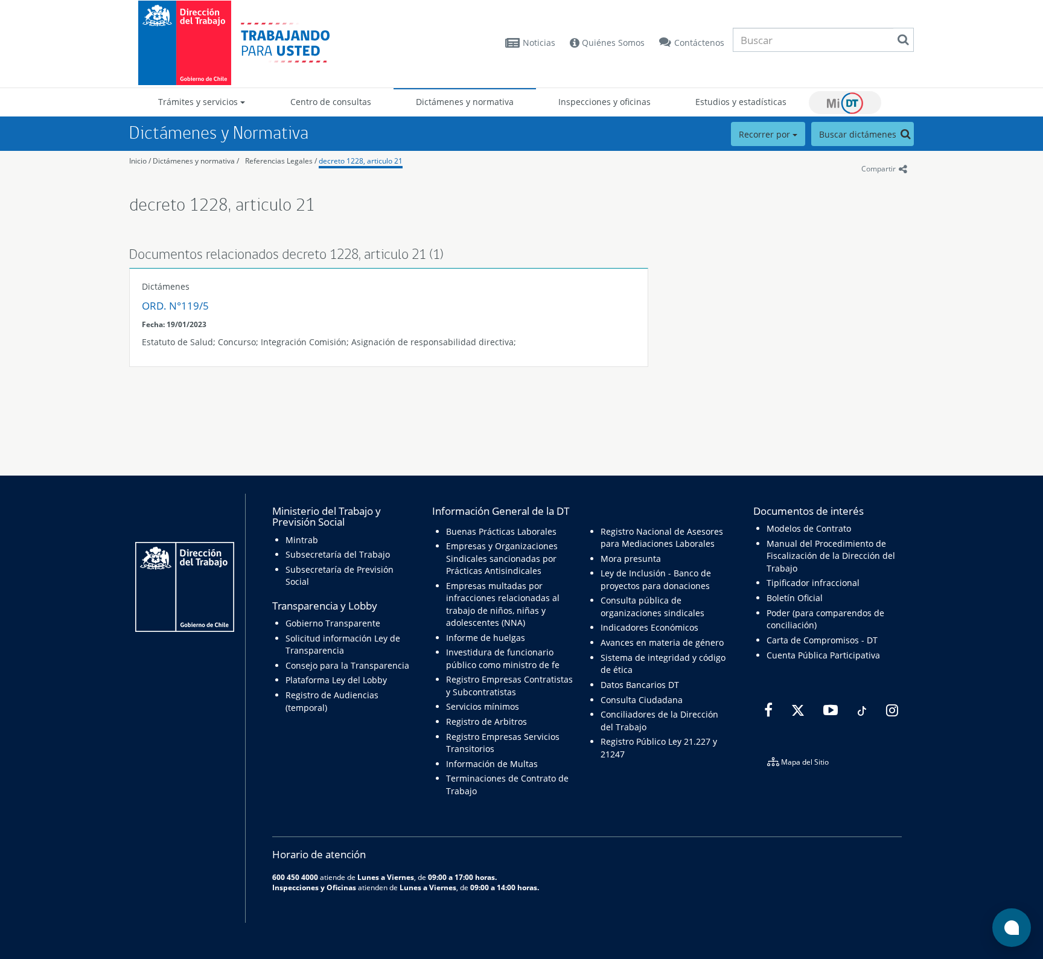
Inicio (138, 161)
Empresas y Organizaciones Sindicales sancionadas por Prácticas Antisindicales (502, 558)
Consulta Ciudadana (642, 700)
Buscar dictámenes (859, 134)
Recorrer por (766, 134)
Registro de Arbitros (486, 721)
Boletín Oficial (795, 598)
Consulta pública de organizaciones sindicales (652, 606)
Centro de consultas (330, 101)
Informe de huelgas (485, 637)
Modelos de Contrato (809, 528)
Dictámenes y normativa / (196, 161)
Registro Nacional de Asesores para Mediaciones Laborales (662, 537)
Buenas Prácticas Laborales (501, 531)
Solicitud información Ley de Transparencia (342, 644)
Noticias (539, 42)
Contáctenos (699, 42)
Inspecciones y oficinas (604, 101)
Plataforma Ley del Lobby (336, 680)
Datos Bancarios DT (640, 684)
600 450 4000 (295, 877)
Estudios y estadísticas (740, 101)
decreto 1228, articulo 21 (361, 161)
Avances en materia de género (662, 642)
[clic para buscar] (903, 40)
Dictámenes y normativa (465, 101)
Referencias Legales (279, 161)
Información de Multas (492, 763)
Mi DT (845, 102)
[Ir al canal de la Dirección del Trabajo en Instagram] (890, 711)
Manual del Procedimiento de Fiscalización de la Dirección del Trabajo (831, 556)
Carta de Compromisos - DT (822, 640)
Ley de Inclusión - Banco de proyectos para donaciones (656, 579)
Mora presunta (631, 558)
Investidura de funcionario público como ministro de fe (503, 658)
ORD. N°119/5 (175, 306)
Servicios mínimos (482, 706)
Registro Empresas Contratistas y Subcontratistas (509, 685)
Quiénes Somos (612, 42)
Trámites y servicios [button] (199, 101)
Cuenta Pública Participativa (823, 655)
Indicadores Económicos (649, 627)
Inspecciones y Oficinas (314, 887)
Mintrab (301, 540)
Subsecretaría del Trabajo (337, 554)
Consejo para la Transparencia (347, 665)
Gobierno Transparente (332, 623)
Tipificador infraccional (813, 582)
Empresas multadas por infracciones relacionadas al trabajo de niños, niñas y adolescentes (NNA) (503, 604)
